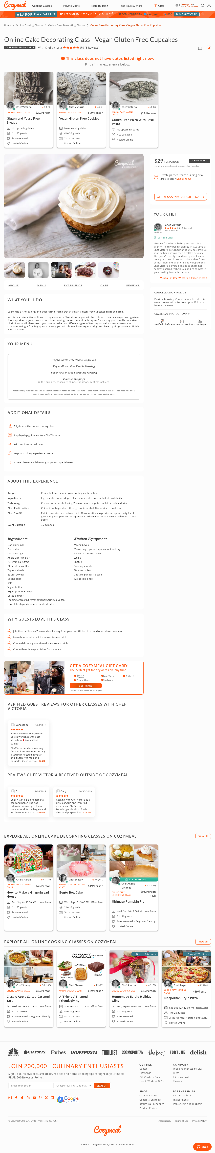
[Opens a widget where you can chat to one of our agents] (202, 1147)
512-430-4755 (191, 6)
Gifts (161, 6)
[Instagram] (10, 1097)
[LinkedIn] (52, 1097)
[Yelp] (28, 1097)
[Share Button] (200, 47)
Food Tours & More (130, 6)
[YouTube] (34, 1097)
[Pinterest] (40, 1097)
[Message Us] (178, 5)
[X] (46, 1097)
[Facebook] (16, 1097)
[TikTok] (22, 1097)
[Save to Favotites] (209, 48)
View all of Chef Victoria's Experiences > (183, 278)
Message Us (186, 4)
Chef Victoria (173, 225)
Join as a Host (181, 1077)
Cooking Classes (42, 6)
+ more (41, 760)
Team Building (99, 6)
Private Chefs (71, 6)
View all (203, 836)
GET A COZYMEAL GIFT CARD (180, 196)
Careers (177, 1081)
